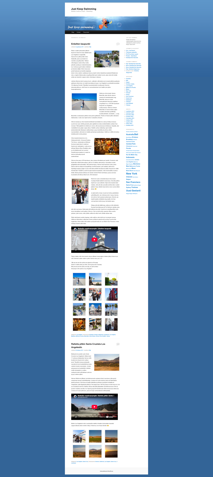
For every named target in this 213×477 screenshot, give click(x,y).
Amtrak (97, 461)
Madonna (73, 336)
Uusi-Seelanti (129, 103)
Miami (127, 89)
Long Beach (106, 334)
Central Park (131, 144)
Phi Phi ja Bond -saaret (132, 54)
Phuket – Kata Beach (131, 56)
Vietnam (128, 105)
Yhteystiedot (86, 32)
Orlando (128, 92)
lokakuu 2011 (129, 120)
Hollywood (100, 334)
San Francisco (130, 96)
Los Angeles (79, 334)
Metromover (128, 168)
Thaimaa (128, 101)
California (101, 461)
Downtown (135, 146)
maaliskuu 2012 (130, 111)
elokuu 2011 (129, 123)
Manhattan (136, 164)
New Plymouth (137, 170)
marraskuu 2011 (130, 118)
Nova (127, 65)
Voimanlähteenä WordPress (106, 471)
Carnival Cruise (130, 141)
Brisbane (135, 137)
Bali (127, 80)
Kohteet (78, 32)
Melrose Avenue (80, 336)
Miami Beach (129, 170)
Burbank (92, 334)
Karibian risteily (130, 84)
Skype (139, 185)
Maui (127, 166)
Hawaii (128, 82)
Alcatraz (128, 131)
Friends (96, 334)
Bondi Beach (129, 137)
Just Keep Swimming (83, 9)
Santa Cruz (85, 461)
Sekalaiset (128, 100)
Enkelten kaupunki (80, 43)
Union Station (92, 336)
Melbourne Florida (131, 87)
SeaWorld (136, 185)
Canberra (135, 139)
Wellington (135, 193)
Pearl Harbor (135, 177)
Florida (128, 148)
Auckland (135, 131)
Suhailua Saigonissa (134, 69)
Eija (90, 47)
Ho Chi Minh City (131, 155)
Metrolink (86, 336)
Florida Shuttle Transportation (132, 150)
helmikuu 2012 (130, 113)
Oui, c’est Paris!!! (130, 50)
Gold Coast (128, 152)
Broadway (129, 139)
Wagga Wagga (129, 193)
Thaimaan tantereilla (131, 52)
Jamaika (137, 159)
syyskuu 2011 (129, 122)
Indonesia (130, 157)
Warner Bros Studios (101, 336)
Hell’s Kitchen (138, 152)
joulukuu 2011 (129, 116)
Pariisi (127, 94)
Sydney (128, 187)
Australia (128, 78)
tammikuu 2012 (130, 114)
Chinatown (129, 146)
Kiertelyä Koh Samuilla (132, 57)
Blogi (73, 32)
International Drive (130, 159)
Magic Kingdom (129, 164)
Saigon (128, 179)
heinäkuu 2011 (130, 125)
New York (128, 91)
